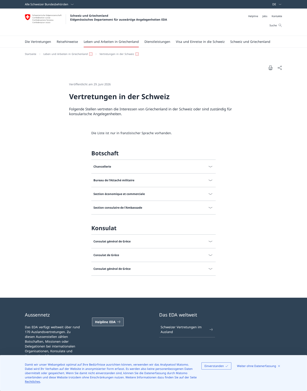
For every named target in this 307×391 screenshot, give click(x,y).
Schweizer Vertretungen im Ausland (181, 329)
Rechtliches (32, 382)
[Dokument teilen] (279, 67)
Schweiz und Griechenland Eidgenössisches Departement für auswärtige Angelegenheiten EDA (118, 18)
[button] (38, 41)
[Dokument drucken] (270, 67)
